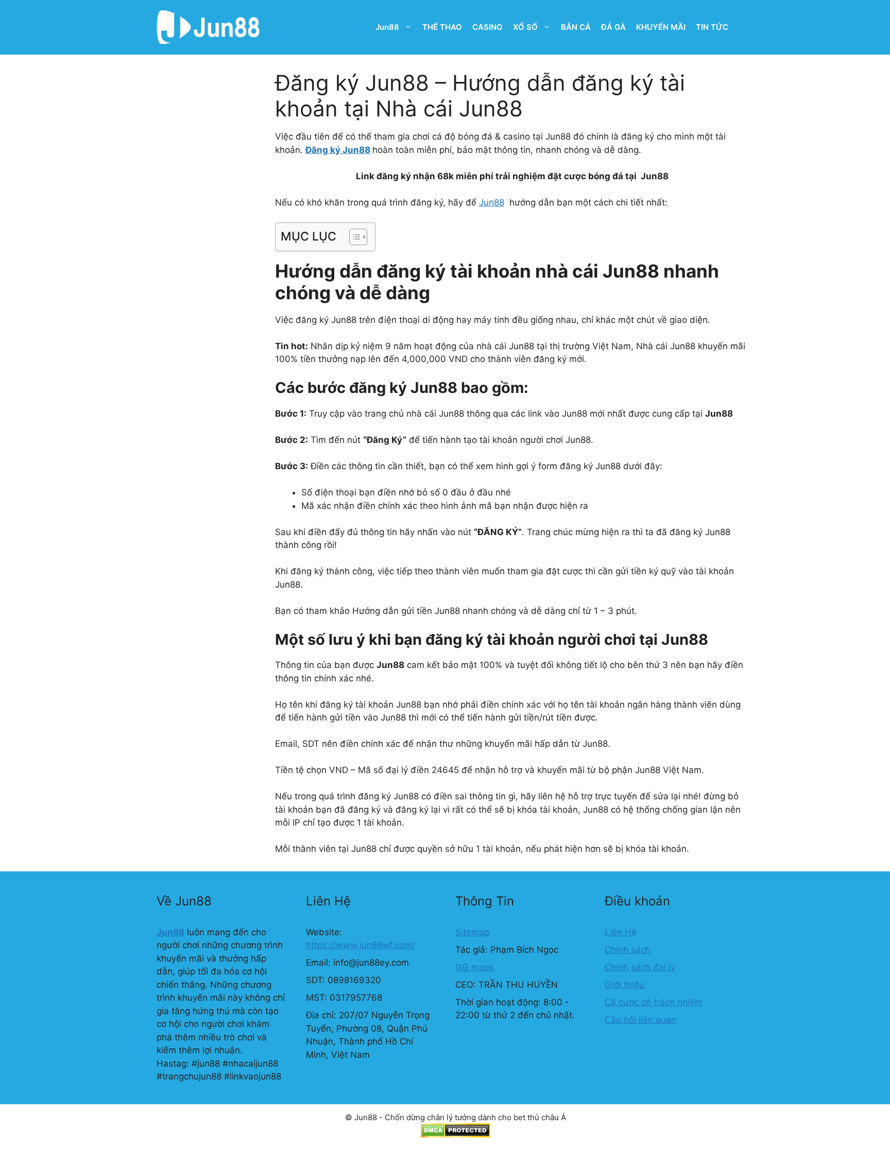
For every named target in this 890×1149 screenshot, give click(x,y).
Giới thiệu (624, 985)
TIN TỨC (712, 27)
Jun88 (387, 27)
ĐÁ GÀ (613, 27)
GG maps (474, 967)
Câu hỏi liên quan (640, 1020)
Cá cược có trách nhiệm (654, 1002)
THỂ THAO (442, 27)
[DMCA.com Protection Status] (455, 1135)
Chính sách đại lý (640, 967)
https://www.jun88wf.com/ (360, 945)
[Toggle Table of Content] (353, 237)
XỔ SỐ (525, 27)
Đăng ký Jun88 (337, 150)
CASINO (487, 27)
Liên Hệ (621, 932)
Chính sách (628, 950)
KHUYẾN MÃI (661, 27)
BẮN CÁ (576, 27)
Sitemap (472, 932)
